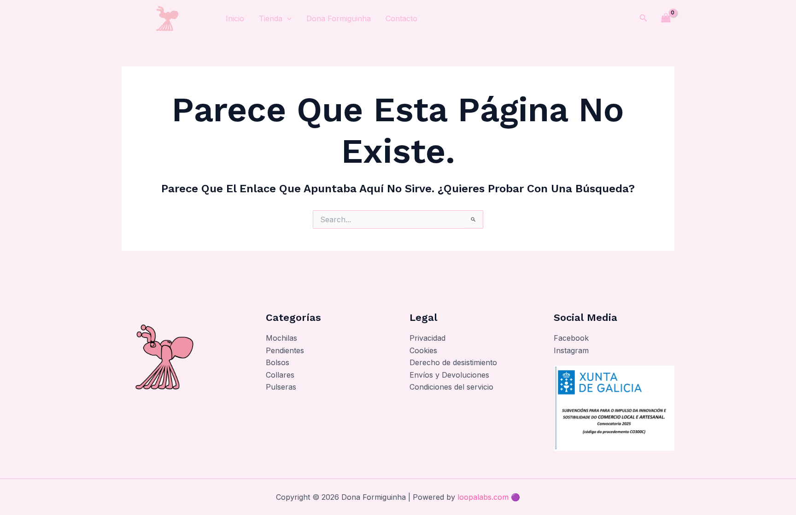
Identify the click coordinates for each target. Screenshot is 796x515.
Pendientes (285, 350)
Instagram (571, 350)
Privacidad (427, 338)
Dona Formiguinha (338, 18)
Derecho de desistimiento (453, 362)
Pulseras (281, 386)
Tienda (270, 18)
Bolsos (277, 362)
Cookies (423, 350)
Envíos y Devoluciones (449, 374)
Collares (280, 374)
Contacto (401, 18)
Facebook (571, 338)
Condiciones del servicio (451, 386)
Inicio (235, 18)
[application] (287, 18)
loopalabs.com (483, 497)
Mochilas (281, 338)
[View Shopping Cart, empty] (665, 18)
